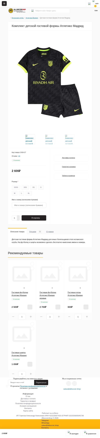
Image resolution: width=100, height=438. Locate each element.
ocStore (55, 413)
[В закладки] (73, 433)
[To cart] (29, 307)
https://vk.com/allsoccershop (68, 383)
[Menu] (4, 3)
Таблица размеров (68, 176)
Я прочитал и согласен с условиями (28, 387)
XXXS (16, 187)
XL (29, 193)
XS (34, 187)
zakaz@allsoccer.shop (72, 389)
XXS (25, 187)
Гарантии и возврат (69, 167)
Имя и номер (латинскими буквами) (25, 200)
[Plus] (18, 216)
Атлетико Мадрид (32, 18)
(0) (19, 156)
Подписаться (41, 382)
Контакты (28, 408)
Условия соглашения (28, 406)
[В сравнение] (90, 433)
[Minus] (18, 219)
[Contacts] (89, 3)
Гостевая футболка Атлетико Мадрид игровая (48, 295)
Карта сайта (28, 411)
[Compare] (32, 268)
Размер (15, 182)
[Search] (32, 10)
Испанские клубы (18, 18)
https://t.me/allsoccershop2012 (74, 383)
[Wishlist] (32, 264)
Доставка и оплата (68, 158)
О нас (28, 396)
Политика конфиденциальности (32, 386)
